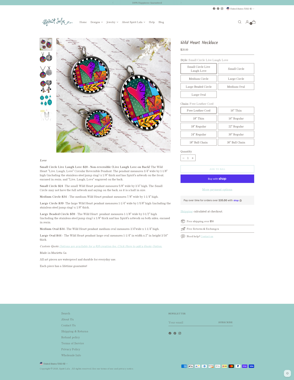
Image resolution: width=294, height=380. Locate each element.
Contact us (207, 236)
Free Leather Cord (198, 110)
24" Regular (198, 134)
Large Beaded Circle (199, 86)
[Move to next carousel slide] (251, 293)
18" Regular (198, 126)
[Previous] (113, 2)
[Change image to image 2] (46, 58)
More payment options (217, 189)
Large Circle (236, 79)
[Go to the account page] (246, 22)
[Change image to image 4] (46, 86)
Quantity (186, 151)
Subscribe (226, 322)
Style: (204, 60)
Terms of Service (72, 343)
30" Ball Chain (236, 142)
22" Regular (236, 126)
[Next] (181, 2)
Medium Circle (198, 79)
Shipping (187, 211)
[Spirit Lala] (57, 22)
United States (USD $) (241, 8)
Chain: (197, 104)
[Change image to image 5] (46, 100)
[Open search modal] (240, 22)
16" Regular (236, 118)
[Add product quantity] (183, 158)
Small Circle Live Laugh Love (198, 69)
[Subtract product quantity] (192, 158)
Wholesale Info (71, 355)
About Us (67, 319)
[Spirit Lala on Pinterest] (218, 8)
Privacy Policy (70, 349)
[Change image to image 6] (46, 115)
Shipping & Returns (74, 331)
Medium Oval (236, 86)
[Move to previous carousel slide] (244, 293)
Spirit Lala (65, 368)
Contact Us (68, 325)
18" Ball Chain (199, 142)
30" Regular (236, 134)
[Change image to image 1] (46, 44)
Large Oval (199, 94)
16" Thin (236, 110)
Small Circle (236, 69)
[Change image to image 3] (46, 72)
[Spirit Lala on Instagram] (222, 8)
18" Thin (198, 118)
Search (65, 313)
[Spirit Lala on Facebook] (214, 8)
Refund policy (70, 337)
